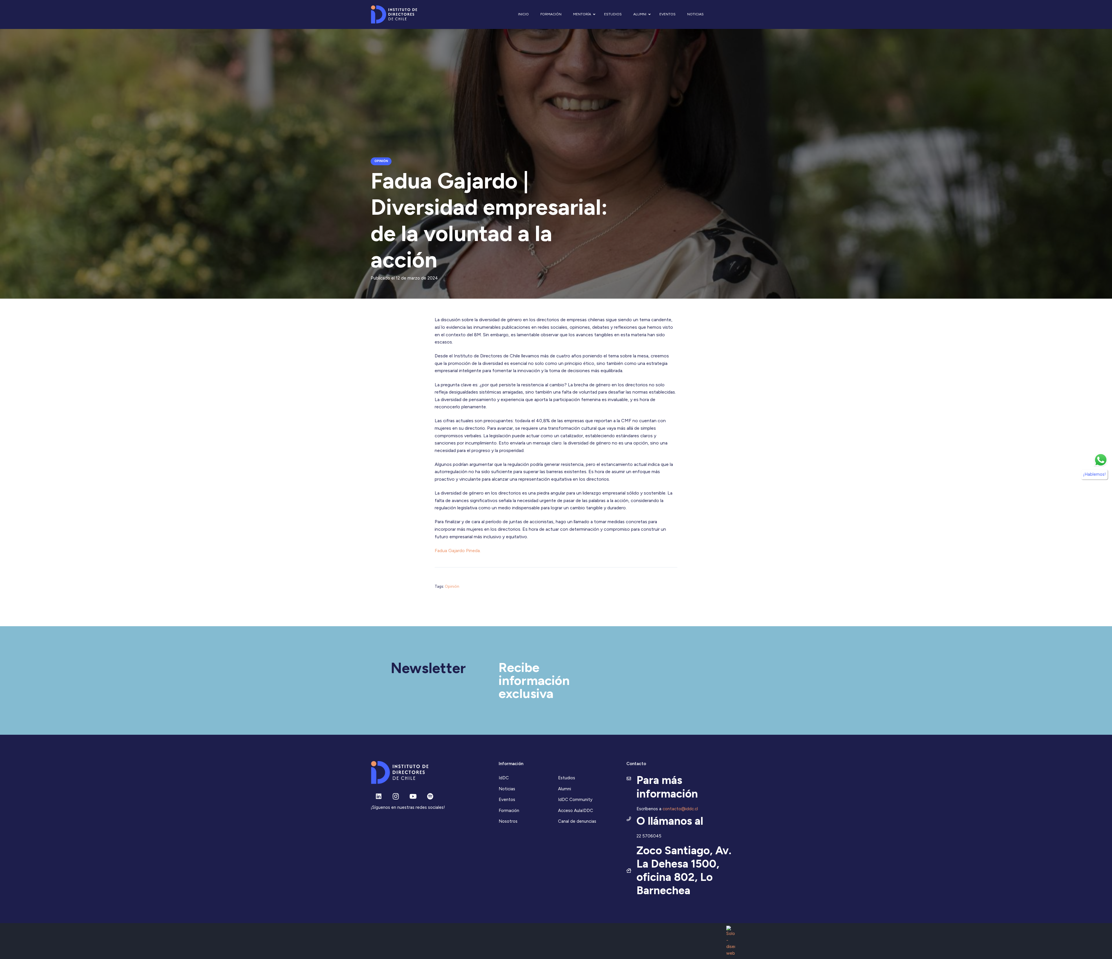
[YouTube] (413, 796)
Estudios (566, 777)
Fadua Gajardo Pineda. (458, 550)
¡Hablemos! (1094, 474)
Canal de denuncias (577, 821)
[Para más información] (631, 779)
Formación (509, 810)
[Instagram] (396, 796)
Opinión (452, 586)
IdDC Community (575, 799)
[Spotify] (430, 796)
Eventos (507, 799)
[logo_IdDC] (394, 14)
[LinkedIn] (379, 796)
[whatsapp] (1101, 460)
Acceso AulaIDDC (575, 810)
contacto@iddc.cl (680, 808)
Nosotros (508, 821)
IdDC (504, 777)
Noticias (507, 788)
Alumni (564, 788)
